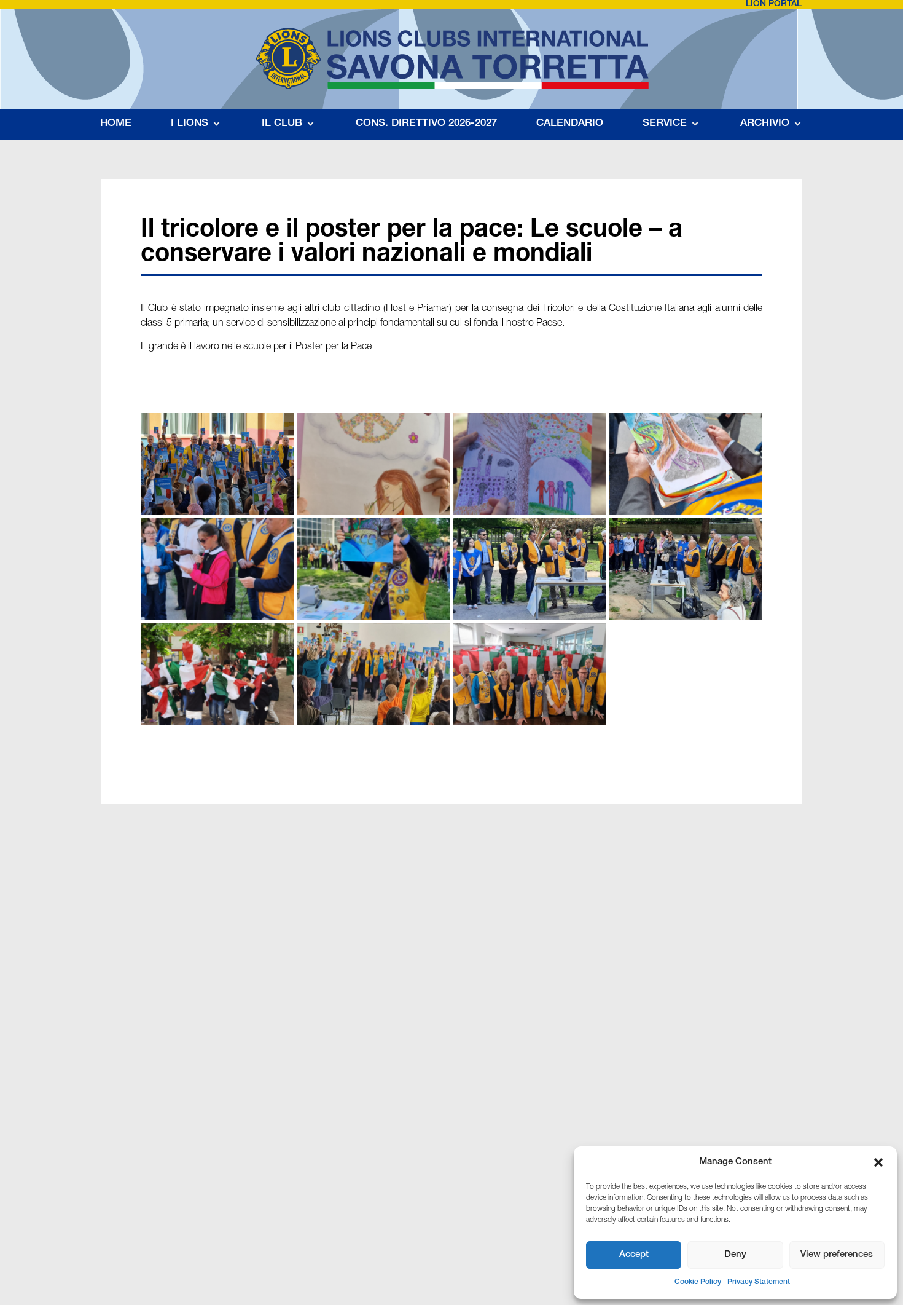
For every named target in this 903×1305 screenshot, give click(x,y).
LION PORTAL (774, 4)
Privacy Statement (758, 1282)
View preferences (836, 1255)
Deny (735, 1255)
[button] (878, 1162)
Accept (634, 1255)
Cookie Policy (697, 1282)
